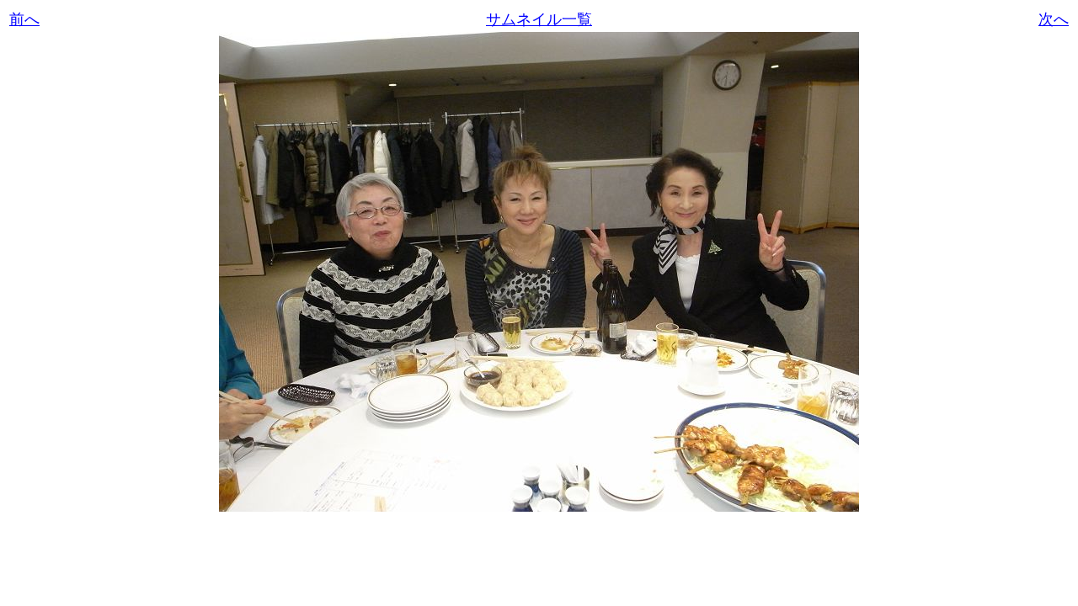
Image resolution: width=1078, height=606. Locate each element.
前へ (24, 19)
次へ (1053, 19)
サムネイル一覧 (539, 19)
